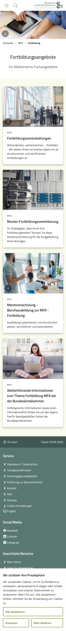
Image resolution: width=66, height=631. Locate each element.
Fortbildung (34, 43)
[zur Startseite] (48, 5)
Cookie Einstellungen (19, 506)
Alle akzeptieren (15, 612)
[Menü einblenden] (6, 5)
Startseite (8, 43)
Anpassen (11, 623)
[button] (15, 5)
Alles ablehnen (43, 623)
